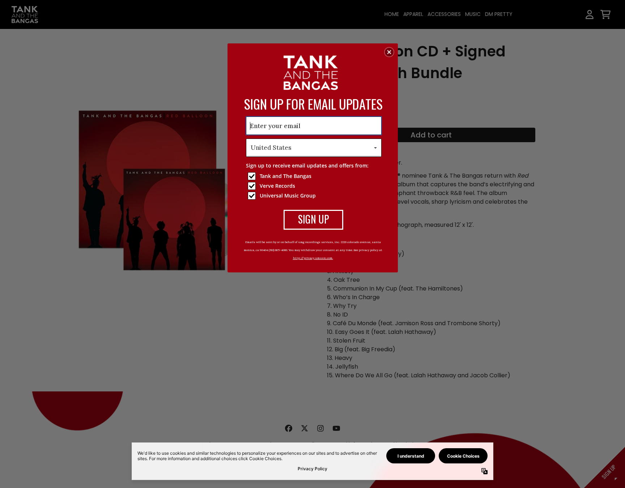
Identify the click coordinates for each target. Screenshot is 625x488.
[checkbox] (315, 176)
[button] (389, 52)
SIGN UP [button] (313, 219)
